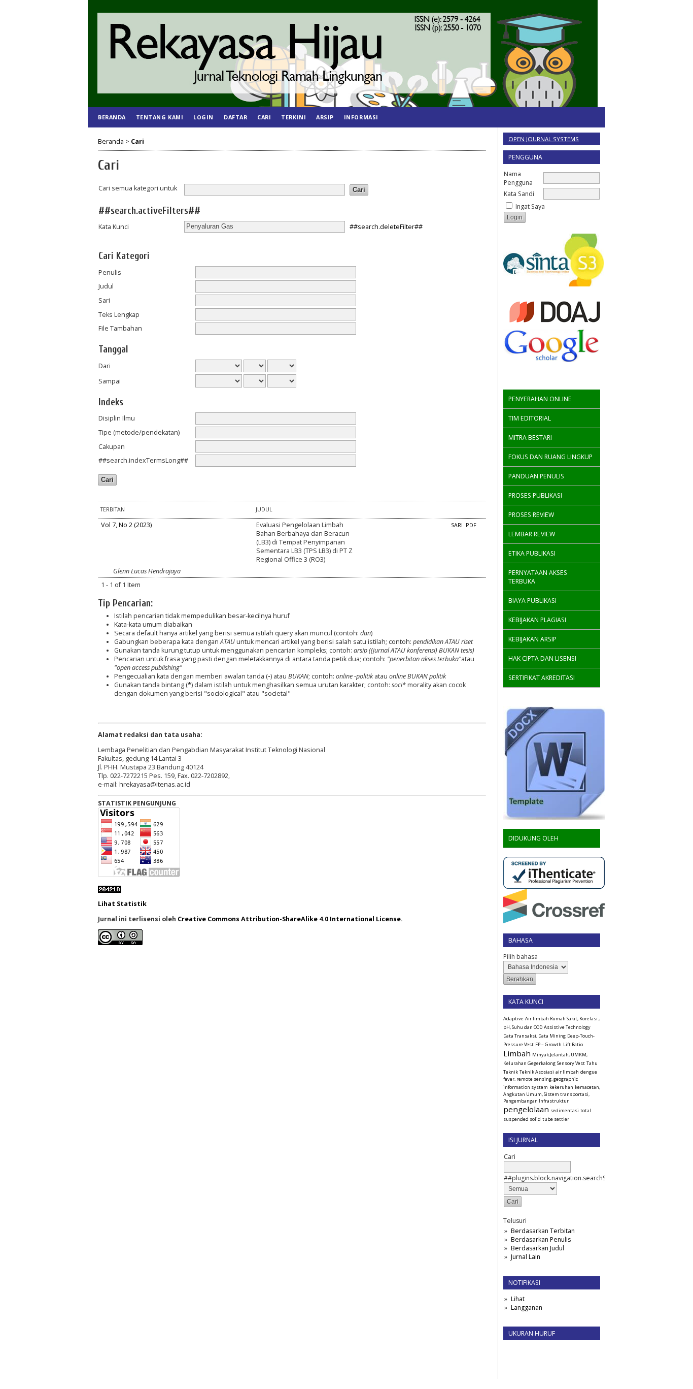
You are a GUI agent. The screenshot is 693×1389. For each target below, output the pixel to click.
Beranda (112, 117)
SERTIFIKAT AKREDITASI (541, 677)
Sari (104, 300)
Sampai (109, 381)
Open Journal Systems (543, 139)
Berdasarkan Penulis (541, 1239)
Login (203, 117)
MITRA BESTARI (530, 437)
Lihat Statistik (122, 903)
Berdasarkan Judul (537, 1248)
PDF (471, 525)
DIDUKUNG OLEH (533, 838)
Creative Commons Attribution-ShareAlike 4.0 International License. (290, 919)
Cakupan (111, 446)
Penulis (109, 272)
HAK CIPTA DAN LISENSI (542, 658)
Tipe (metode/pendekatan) (139, 432)
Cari (264, 117)
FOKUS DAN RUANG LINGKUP (550, 457)
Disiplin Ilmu (116, 418)
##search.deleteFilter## (386, 226)
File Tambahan (120, 328)
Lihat (518, 1299)
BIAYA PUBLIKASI (532, 600)
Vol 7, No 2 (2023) (126, 525)
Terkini (293, 117)
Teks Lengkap (119, 314)
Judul (106, 286)
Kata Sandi (519, 193)
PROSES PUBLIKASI (535, 495)
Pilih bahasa (520, 956)
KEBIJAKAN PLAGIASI (537, 620)
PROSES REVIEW (531, 514)
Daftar (235, 117)
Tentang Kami (159, 117)
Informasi (361, 117)
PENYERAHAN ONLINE (540, 399)
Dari (104, 366)
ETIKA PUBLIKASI (532, 553)
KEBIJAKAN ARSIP (532, 639)
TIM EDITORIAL (529, 418)
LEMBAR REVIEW (531, 534)
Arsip (325, 117)
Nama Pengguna (518, 178)
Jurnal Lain (525, 1256)
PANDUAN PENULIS (536, 476)
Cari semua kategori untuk (137, 188)
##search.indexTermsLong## (143, 460)
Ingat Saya (530, 206)
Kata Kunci (113, 226)
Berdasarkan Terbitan (543, 1230)
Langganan (526, 1307)
